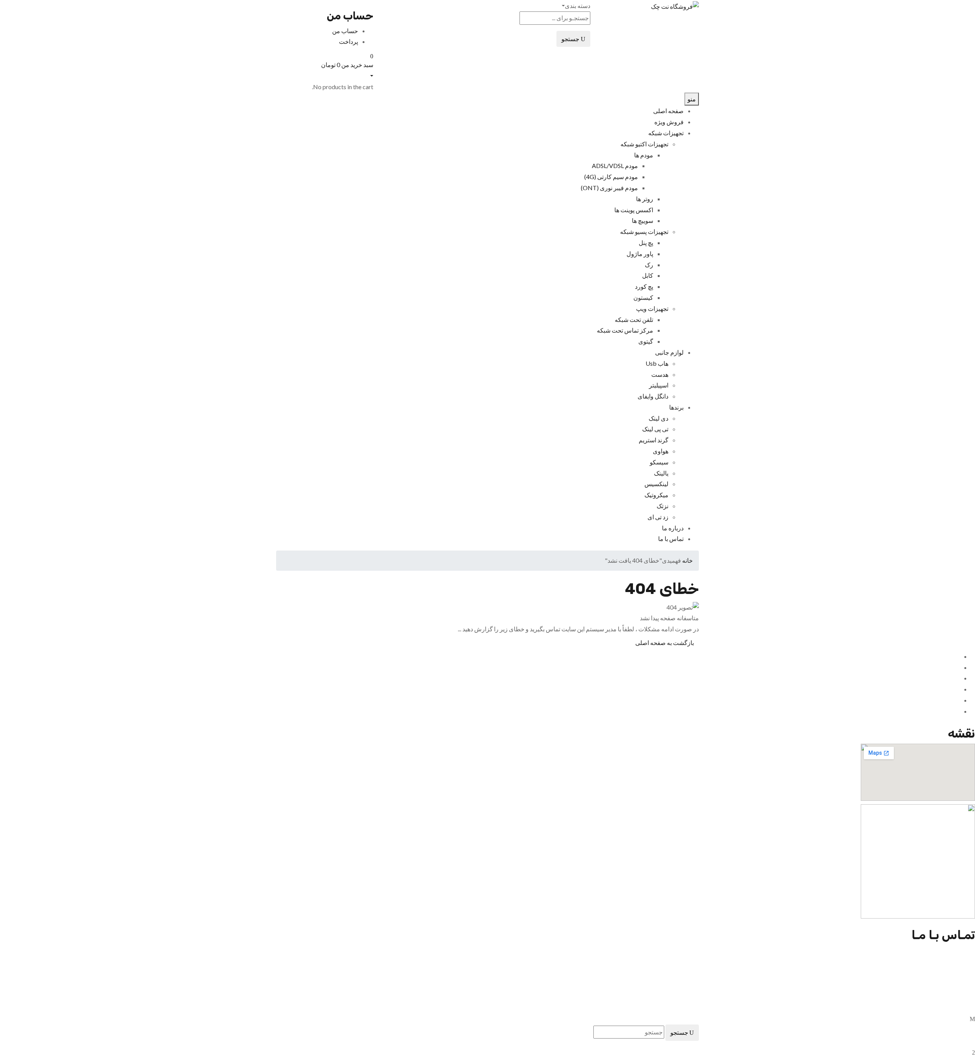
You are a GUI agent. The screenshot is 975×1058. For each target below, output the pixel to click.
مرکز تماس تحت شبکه (625, 330)
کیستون (643, 297)
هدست (659, 374)
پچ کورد (644, 286)
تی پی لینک (655, 428)
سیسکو (659, 462)
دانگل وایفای (653, 396)
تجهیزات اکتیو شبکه (644, 143)
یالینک (661, 473)
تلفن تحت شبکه (634, 319)
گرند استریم (653, 439)
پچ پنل (646, 242)
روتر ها (644, 198)
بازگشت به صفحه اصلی (664, 642)
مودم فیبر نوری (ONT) (609, 187)
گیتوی (645, 341)
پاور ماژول (640, 253)
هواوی (660, 451)
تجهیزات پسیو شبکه (644, 231)
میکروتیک (656, 494)
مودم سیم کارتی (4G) (611, 176)
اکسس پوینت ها (633, 209)
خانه (687, 560)
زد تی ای (657, 516)
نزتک (662, 505)
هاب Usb (657, 363)
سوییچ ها (642, 220)
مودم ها (643, 154)
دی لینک (658, 418)
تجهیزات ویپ (652, 308)
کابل (647, 275)
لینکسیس (656, 483)
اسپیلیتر (658, 385)
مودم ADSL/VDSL (615, 165)
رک (649, 264)
